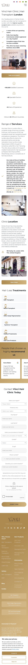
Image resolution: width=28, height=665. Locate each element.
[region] (14, 650)
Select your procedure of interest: (14, 432)
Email (14, 446)
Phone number (14, 455)
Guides (4, 589)
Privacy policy (15, 649)
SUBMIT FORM (14, 504)
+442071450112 (6, 634)
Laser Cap (5, 565)
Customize (14, 657)
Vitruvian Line (18, 546)
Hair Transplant (7, 542)
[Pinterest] (17, 528)
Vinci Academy (19, 578)
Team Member (19, 569)
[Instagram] (14, 528)
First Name (14, 414)
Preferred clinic (14, 407)
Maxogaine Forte (20, 549)
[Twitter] (24, 528)
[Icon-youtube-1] (5, 528)
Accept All (14, 653)
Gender (14, 439)
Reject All (14, 661)
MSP (3, 578)
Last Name (14, 423)
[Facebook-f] (8, 528)
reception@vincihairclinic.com (11, 636)
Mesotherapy (6, 562)
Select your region (14, 400)
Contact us (17, 581)
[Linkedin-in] (11, 528)
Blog (3, 583)
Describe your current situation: (14, 463)
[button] (10, 369)
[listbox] (14, 403)
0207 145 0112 (18, 192)
